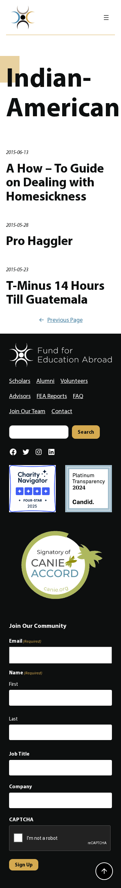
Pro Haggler (39, 241)
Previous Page (61, 320)
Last (13, 719)
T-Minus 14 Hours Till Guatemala (55, 292)
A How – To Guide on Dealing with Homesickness (55, 182)
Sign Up (24, 864)
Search (86, 432)
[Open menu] (106, 17)
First (13, 684)
